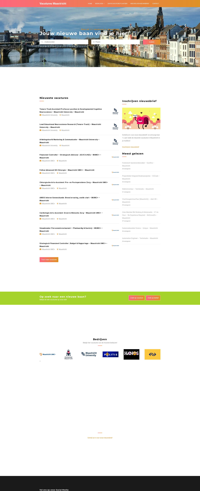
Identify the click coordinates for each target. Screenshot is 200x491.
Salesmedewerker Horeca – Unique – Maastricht (140, 228)
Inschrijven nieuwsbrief (139, 3)
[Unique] (153, 354)
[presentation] (40, 361)
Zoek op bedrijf (153, 298)
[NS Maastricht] (131, 354)
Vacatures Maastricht (53, 3)
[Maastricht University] (68, 354)
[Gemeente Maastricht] (48, 354)
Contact (155, 3)
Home (90, 3)
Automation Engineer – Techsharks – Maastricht (140, 238)
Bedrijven (99, 3)
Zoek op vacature (136, 298)
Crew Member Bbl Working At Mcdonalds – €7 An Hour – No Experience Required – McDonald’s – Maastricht (140, 215)
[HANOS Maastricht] (111, 354)
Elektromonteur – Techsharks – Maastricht (138, 189)
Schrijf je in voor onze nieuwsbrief (100, 438)
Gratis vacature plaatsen (117, 3)
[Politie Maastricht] (90, 354)
